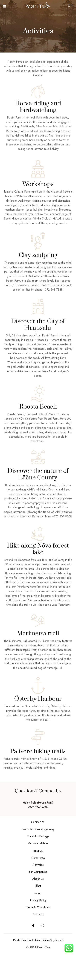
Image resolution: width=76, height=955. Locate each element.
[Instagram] (42, 925)
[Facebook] (33, 925)
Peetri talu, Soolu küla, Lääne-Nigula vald (38, 940)
